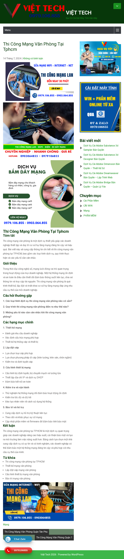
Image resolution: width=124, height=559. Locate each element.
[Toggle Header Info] (117, 6)
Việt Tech (78, 13)
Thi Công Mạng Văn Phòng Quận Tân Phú (26, 531)
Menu (8, 30)
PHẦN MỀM (89, 215)
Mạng (6, 524)
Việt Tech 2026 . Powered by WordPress (62, 554)
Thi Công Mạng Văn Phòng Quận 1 (54, 537)
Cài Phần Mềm (91, 200)
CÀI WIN (87, 205)
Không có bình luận (33, 58)
